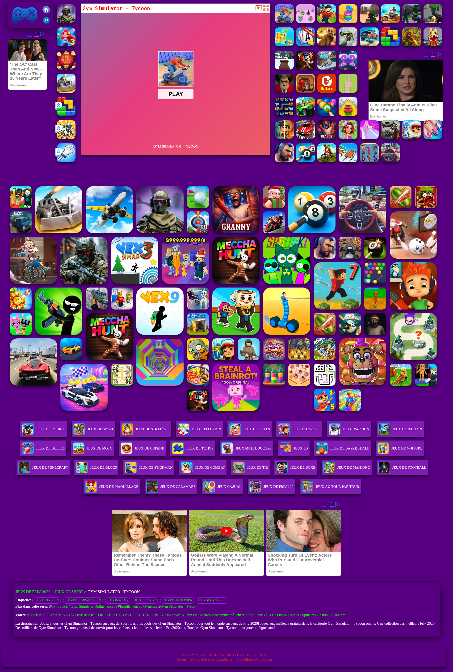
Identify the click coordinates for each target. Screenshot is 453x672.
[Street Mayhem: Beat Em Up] (284, 161)
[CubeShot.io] (369, 22)
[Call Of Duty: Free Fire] (66, 22)
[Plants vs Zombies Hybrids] (390, 138)
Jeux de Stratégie (153, 429)
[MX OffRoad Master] (326, 161)
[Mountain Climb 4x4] (305, 115)
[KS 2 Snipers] (348, 45)
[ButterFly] (348, 68)
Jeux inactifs (117, 600)
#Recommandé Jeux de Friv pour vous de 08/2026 (250, 615)
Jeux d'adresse (306, 429)
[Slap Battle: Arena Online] (66, 161)
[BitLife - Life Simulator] (326, 91)
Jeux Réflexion (206, 429)
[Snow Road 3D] (326, 68)
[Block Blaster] (66, 115)
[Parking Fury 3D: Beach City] (305, 138)
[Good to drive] (305, 68)
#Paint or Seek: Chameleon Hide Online (125, 615)
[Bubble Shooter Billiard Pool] (326, 115)
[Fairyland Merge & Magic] (348, 138)
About (181, 659)
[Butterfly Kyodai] (284, 115)
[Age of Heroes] (284, 138)
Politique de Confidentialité (211, 659)
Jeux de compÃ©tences (83, 600)
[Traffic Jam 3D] (390, 161)
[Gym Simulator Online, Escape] (326, 22)
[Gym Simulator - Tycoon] (284, 22)
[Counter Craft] (411, 22)
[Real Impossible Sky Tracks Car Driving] (348, 115)
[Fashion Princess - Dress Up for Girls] (369, 138)
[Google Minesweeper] (348, 91)
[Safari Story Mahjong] (433, 138)
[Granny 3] (326, 138)
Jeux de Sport (100, 429)
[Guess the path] (284, 45)
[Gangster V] (326, 45)
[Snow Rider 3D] (284, 68)
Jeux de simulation (177, 600)
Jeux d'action (356, 429)
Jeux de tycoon (46, 600)
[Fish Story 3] (66, 45)
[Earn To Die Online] (305, 91)
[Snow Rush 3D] (348, 161)
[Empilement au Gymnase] (348, 22)
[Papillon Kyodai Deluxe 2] (369, 161)
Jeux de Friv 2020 (32, 591)
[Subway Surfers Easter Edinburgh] (411, 138)
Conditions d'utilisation (254, 659)
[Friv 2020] (46, 10)
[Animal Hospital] (433, 45)
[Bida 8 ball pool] (305, 161)
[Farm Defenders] (411, 45)
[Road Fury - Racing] (369, 45)
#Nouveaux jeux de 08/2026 (189, 615)
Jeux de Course (50, 429)
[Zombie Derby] (66, 91)
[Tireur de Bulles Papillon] (66, 68)
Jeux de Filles (256, 429)
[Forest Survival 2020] (433, 22)
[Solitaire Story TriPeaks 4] (305, 45)
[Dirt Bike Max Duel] (390, 22)
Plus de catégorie (212, 600)
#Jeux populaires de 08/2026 (312, 615)
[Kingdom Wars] (66, 138)
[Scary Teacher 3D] (284, 91)
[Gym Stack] (305, 22)
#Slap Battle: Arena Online (55, 615)
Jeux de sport (145, 600)
